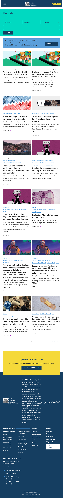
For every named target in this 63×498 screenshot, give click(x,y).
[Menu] (4, 4)
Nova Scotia (5, 158)
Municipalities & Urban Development (24, 432)
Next (53, 342)
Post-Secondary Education (22, 440)
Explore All (20, 452)
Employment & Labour (9, 431)
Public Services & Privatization (10, 162)
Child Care (12, 69)
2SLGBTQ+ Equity (23, 444)
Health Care (13, 113)
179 (36, 341)
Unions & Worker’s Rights (23, 316)
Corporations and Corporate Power (7, 438)
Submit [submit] (8, 33)
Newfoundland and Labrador (9, 160)
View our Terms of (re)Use (27, 494)
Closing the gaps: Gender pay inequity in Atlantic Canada (45, 169)
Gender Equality (44, 160)
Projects (48, 428)
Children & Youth (20, 69)
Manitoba (34, 207)
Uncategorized (6, 262)
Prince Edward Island (43, 165)
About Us (49, 431)
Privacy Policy (37, 494)
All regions (7, 467)
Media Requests (50, 439)
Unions (5, 434)
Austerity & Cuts (6, 260)
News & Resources (9, 428)
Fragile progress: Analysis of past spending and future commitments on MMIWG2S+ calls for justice (45, 269)
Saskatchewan (36, 437)
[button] (12, 22)
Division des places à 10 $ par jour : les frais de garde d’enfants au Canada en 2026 (45, 74)
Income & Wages (23, 209)
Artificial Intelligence (44, 113)
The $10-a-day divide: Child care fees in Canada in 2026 (15, 73)
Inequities (51, 160)
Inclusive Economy (8, 442)
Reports (26, 69)
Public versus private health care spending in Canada (15, 117)
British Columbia (36, 434)
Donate (50, 43)
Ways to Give (50, 442)
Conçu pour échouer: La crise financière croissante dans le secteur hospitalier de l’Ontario (46, 319)
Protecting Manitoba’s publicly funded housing (45, 216)
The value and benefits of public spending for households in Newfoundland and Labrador (16, 169)
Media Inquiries (11, 473)
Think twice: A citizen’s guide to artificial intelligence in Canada (45, 119)
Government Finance (37, 209)
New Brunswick (36, 162)
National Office (6, 69)
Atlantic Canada (36, 160)
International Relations (9, 448)
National (34, 431)
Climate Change (22, 449)
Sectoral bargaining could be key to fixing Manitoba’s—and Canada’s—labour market (16, 321)
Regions (34, 428)
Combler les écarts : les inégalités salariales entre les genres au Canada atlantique (15, 216)
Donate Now (56, 4)
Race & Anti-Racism (23, 447)
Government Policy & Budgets (39, 262)
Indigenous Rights (15, 260)
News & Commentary (8, 316)
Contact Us (49, 436)
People (48, 434)
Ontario (48, 313)
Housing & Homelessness (49, 209)
